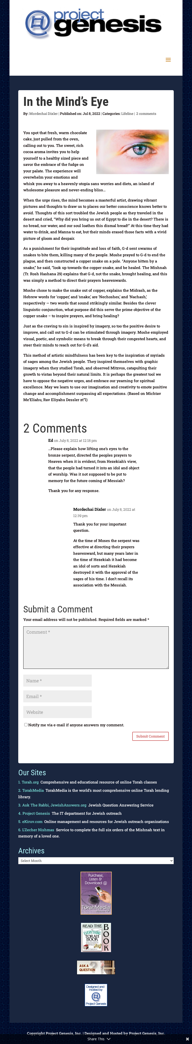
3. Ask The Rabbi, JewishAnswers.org (52, 804)
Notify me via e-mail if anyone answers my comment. (76, 724)
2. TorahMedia (31, 790)
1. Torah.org (28, 782)
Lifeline (127, 113)
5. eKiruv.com (30, 821)
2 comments (146, 113)
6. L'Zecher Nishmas (36, 829)
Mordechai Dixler (43, 113)
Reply (160, 443)
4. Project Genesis (34, 813)
